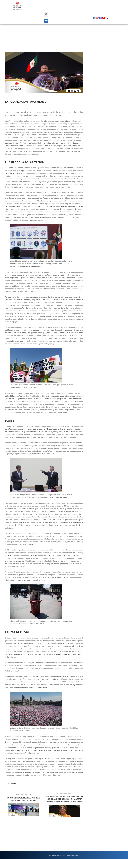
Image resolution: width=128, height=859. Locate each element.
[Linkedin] (100, 17)
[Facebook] (94, 17)
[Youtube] (103, 17)
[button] (46, 14)
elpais (13, 783)
